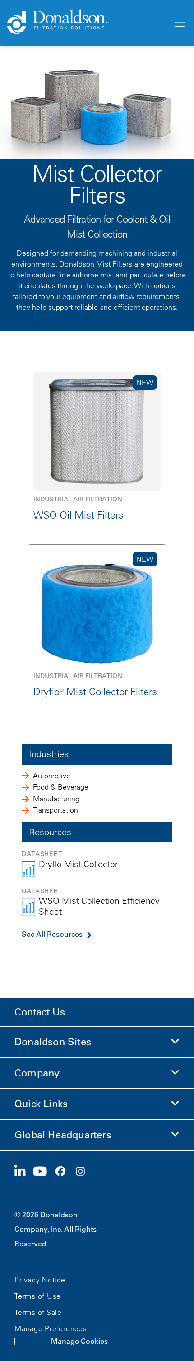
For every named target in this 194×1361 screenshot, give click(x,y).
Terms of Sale (38, 1312)
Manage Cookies (79, 1341)
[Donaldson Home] (86, 22)
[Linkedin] (23, 1172)
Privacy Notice (39, 1279)
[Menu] (179, 23)
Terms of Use (37, 1295)
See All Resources (52, 934)
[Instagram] (84, 1172)
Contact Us (39, 1012)
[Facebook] (64, 1172)
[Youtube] (44, 1172)
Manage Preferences (50, 1328)
